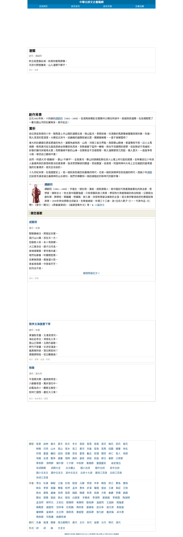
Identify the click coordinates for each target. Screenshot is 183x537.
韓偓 (82, 493)
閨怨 (103, 453)
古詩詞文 (43, 6)
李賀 (45, 488)
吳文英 (110, 507)
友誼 (42, 359)
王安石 (60, 502)
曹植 (60, 488)
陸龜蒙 (120, 502)
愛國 (45, 453)
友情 (45, 458)
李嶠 (118, 493)
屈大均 (39, 373)
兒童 (89, 448)
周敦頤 (39, 517)
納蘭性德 (61, 517)
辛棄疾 (86, 497)
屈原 (67, 493)
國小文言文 (42, 473)
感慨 (46, 399)
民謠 (96, 458)
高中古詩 (114, 468)
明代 (111, 522)
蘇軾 (53, 483)
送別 (60, 453)
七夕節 (70, 463)
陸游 (74, 483)
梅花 (111, 444)
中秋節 (80, 463)
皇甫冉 (49, 512)
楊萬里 (39, 507)
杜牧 (67, 483)
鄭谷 (38, 497)
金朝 (96, 522)
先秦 (38, 522)
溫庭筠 (100, 502)
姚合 (38, 493)
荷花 (118, 444)
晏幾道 (90, 507)
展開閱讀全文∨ (91, 273)
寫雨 (82, 444)
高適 (96, 493)
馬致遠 (120, 507)
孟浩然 (39, 502)
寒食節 (39, 463)
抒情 (36, 278)
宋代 (89, 522)
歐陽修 (70, 502)
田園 (111, 448)
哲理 (96, 453)
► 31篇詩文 (98, 205)
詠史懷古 (38, 399)
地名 (125, 448)
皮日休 (100, 507)
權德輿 (39, 512)
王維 (60, 483)
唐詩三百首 (101, 473)
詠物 (45, 444)
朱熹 (89, 493)
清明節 (49, 463)
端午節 (60, 463)
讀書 (60, 458)
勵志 (89, 453)
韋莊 (118, 488)
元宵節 (119, 458)
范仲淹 (60, 507)
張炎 (60, 497)
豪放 (82, 458)
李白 (38, 483)
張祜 (103, 488)
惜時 (67, 458)
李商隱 (116, 497)
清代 (31, 373)
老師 (125, 453)
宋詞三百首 (42, 477)
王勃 (125, 488)
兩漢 (45, 522)
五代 (82, 522)
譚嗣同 (38, 56)
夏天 (60, 444)
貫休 (82, 488)
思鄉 (67, 453)
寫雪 (89, 444)
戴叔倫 (110, 512)
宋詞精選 (41, 468)
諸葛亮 (49, 507)
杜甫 (38, 228)
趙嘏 (125, 493)
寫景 (36, 70)
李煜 (89, 483)
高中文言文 (72, 473)
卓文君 (120, 512)
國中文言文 (57, 473)
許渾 (89, 488)
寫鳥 (96, 448)
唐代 (31, 228)
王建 (111, 488)
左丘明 (60, 512)
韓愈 (103, 483)
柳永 (38, 488)
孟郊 (74, 488)
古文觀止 (70, 468)
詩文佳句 (75, 6)
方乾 (103, 493)
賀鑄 (45, 497)
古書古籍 (139, 6)
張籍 (53, 488)
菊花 (125, 444)
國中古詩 (100, 468)
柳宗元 (49, 502)
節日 (103, 458)
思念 (74, 453)
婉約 (74, 458)
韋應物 (80, 502)
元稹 (82, 483)
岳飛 (60, 493)
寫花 (103, 444)
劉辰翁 (70, 512)
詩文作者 (107, 6)
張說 (53, 497)
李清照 (96, 497)
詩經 (89, 458)
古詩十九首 (86, 473)
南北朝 (61, 522)
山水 (53, 448)
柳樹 (38, 448)
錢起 (74, 493)
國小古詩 (85, 468)
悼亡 (111, 453)
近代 (31, 56)
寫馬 (103, 448)
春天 (53, 444)
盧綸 (53, 493)
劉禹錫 (106, 497)
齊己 (111, 483)
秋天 (67, 444)
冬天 (74, 444)
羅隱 (96, 488)
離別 (53, 453)
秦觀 (111, 493)
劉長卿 (90, 502)
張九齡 (100, 512)
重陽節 (90, 463)
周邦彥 (80, 507)
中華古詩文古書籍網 (91, 2)
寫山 (60, 448)
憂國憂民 (101, 463)
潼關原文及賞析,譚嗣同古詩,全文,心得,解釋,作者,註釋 (83, 534)
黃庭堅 (80, 512)
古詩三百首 (116, 473)
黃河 (82, 448)
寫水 (67, 448)
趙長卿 (90, 512)
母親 (38, 458)
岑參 (96, 483)
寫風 (96, 444)
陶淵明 (126, 497)
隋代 (67, 522)
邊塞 (118, 448)
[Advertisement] (91, 27)
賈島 (118, 483)
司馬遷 (49, 517)
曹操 (125, 483)
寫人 (118, 453)
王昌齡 (110, 502)
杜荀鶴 (70, 507)
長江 (74, 448)
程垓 (67, 497)
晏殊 (45, 493)
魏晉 (53, 522)
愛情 (82, 453)
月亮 (45, 448)
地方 (31, 70)
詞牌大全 (56, 468)
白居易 (76, 497)
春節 (111, 458)
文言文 (61, 528)
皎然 (67, 488)
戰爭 (53, 458)
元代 (103, 522)
